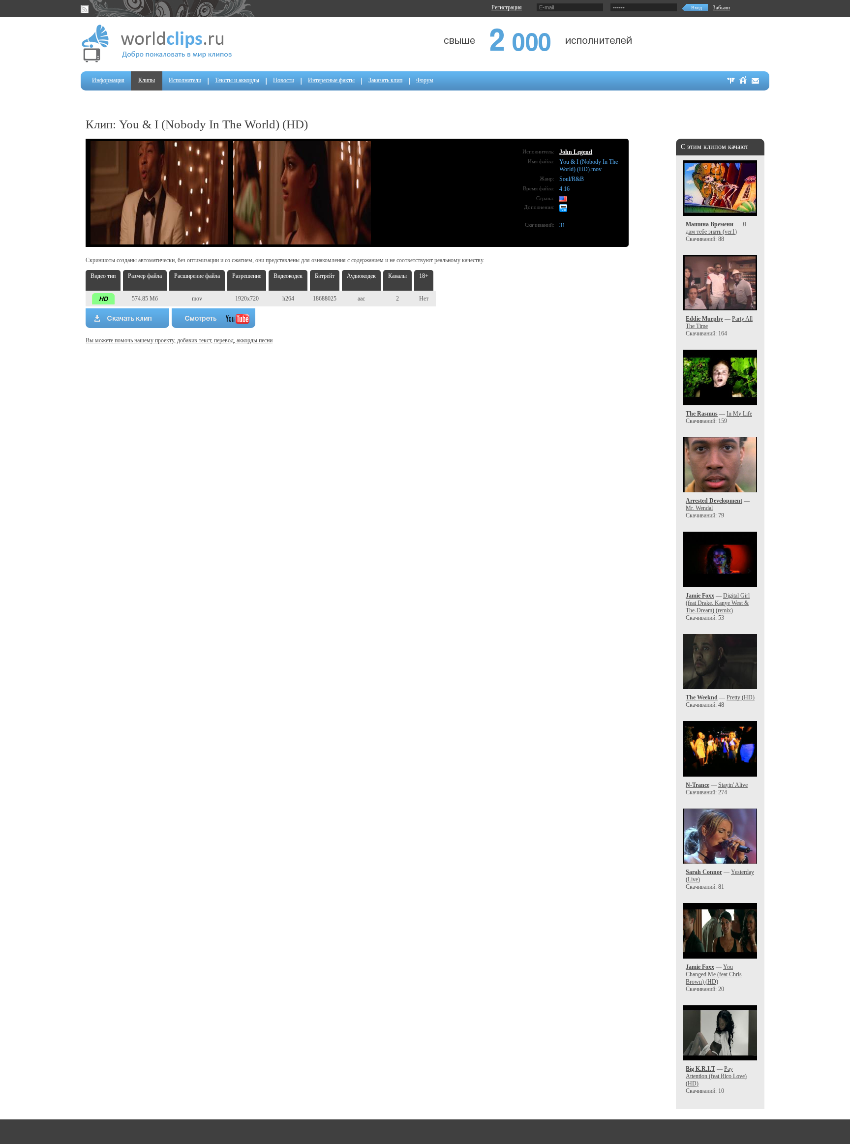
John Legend (575, 152)
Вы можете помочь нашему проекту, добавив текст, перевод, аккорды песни (179, 340)
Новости (283, 80)
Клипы (146, 80)
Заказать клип (385, 80)
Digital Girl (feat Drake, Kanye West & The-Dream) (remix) (718, 603)
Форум (424, 80)
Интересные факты (331, 80)
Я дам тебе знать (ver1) (716, 228)
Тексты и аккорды (237, 80)
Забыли (721, 7)
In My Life (739, 413)
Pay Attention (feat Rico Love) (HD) (716, 1076)
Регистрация (506, 7)
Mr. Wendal (699, 508)
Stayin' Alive (733, 785)
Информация (108, 80)
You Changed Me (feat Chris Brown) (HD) (714, 974)
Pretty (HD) (741, 697)
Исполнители (185, 80)
